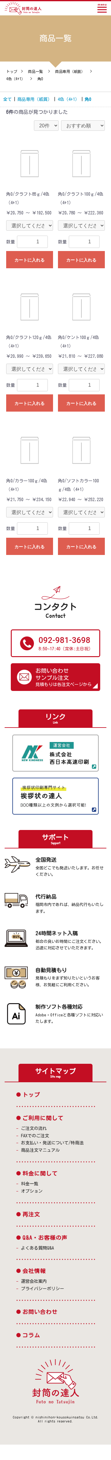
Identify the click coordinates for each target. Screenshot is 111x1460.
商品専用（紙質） (70, 71)
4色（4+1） (15, 79)
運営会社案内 (34, 1281)
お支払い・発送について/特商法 (52, 1143)
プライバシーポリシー (42, 1288)
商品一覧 (35, 71)
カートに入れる (29, 259)
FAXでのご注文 (35, 1136)
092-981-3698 (64, 640)
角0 (40, 79)
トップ (11, 71)
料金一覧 (29, 1184)
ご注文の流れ (34, 1128)
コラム (31, 1335)
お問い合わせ (40, 1311)
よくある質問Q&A (37, 1248)
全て (7, 99)
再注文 (31, 1214)
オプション (32, 1191)
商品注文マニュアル (40, 1150)
